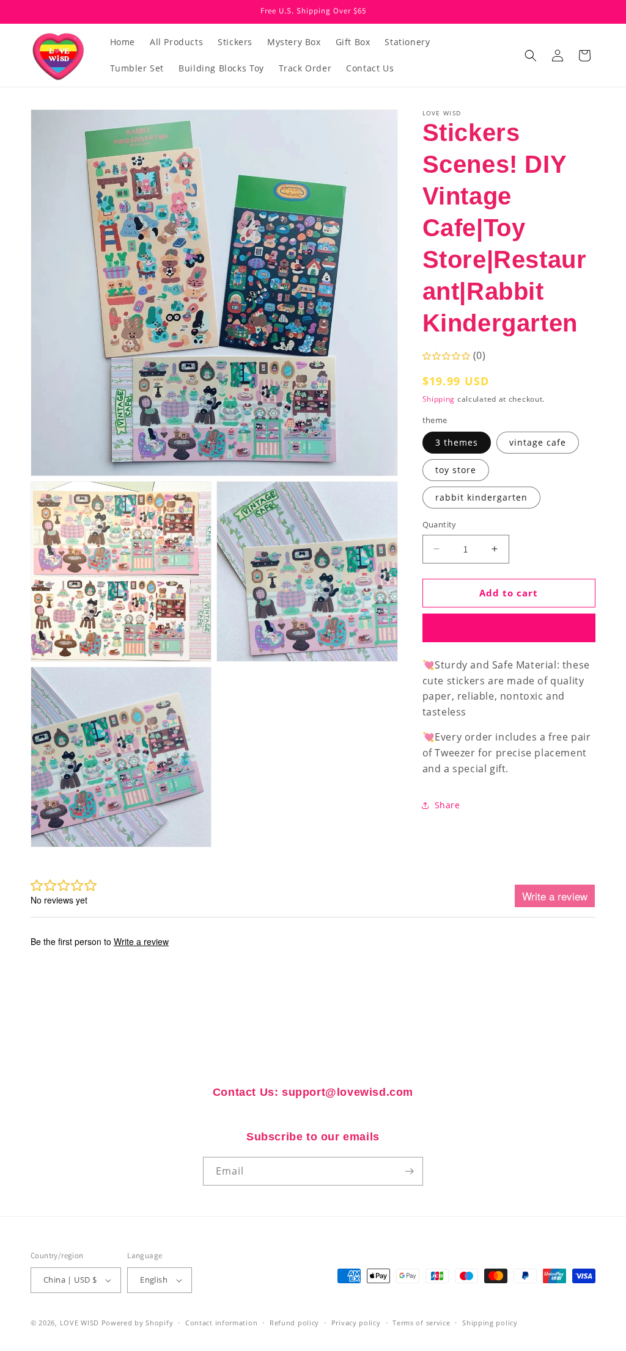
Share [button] (447, 805)
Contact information (221, 1322)
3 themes (456, 442)
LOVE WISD (79, 1322)
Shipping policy (490, 1322)
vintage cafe (537, 442)
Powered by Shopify (137, 1322)
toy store (455, 470)
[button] (530, 55)
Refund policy (294, 1322)
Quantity (439, 524)
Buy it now (508, 628)
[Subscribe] (409, 1171)
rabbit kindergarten (481, 497)
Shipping (438, 399)
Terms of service (421, 1322)
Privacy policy (356, 1322)
